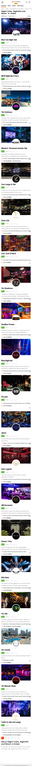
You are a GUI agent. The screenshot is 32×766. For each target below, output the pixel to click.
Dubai (16, 3)
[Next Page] (16, 16)
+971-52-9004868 (7, 125)
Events (14, 5)
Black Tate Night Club (9, 40)
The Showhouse (7, 288)
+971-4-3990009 (7, 662)
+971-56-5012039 (7, 590)
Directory (3, 5)
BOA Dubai (5, 577)
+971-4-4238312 (7, 301)
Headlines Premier (8, 324)
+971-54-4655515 (7, 52)
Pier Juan (4, 396)
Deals (9, 5)
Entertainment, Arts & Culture (17, 9)
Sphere (3, 433)
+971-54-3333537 (7, 233)
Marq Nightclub (6, 360)
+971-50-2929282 (7, 698)
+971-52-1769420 (7, 554)
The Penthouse (6, 112)
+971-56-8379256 (7, 735)
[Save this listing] (30, 51)
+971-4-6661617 (7, 445)
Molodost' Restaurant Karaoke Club (14, 148)
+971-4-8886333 (7, 518)
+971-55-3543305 (16, 735)
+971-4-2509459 (7, 481)
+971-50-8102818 (7, 405)
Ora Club (4, 613)
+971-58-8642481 (7, 161)
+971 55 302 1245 (16, 161)
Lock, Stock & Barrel (8, 253)
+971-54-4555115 (7, 626)
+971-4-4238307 (7, 262)
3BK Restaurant (6, 505)
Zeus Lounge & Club (8, 184)
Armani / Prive (6, 541)
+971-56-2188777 (7, 373)
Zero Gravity (5, 650)
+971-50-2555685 (7, 337)
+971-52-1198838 (7, 88)
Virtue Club (5, 220)
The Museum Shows (8, 686)
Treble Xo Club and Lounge (11, 722)
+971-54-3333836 (7, 197)
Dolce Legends (6, 469)
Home (2, 9)
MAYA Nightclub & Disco (10, 76)
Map (29, 16)
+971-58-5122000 (16, 626)
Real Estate (20, 5)
